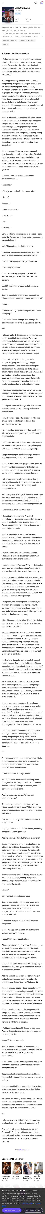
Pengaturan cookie (33, 1210)
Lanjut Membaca (22, 1150)
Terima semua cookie (12, 1210)
